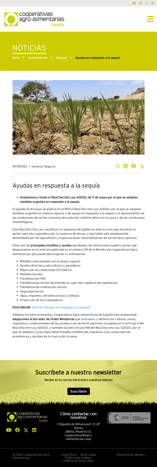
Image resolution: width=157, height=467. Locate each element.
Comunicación (37, 58)
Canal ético (68, 454)
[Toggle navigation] (150, 19)
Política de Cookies (78, 458)
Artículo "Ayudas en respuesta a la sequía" (61, 307)
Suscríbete (78, 391)
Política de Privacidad (78, 461)
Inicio (16, 58)
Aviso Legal (88, 454)
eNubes (139, 454)
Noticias (61, 58)
